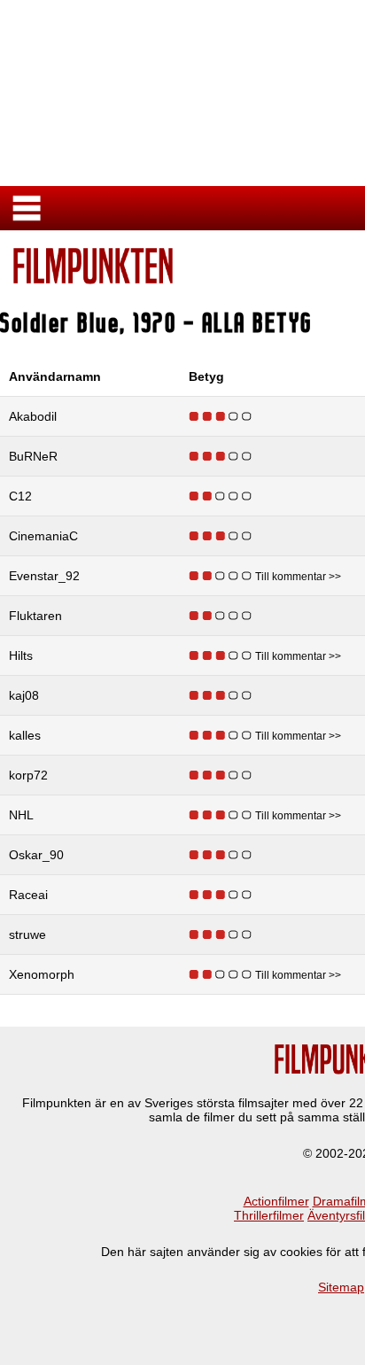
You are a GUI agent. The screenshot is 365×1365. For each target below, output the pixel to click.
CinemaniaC (43, 536)
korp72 (28, 775)
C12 (20, 496)
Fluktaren (35, 616)
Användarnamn (55, 376)
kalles (25, 735)
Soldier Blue (60, 322)
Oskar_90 (36, 855)
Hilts (21, 655)
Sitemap (341, 1287)
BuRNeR (33, 456)
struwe (27, 934)
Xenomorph (41, 974)
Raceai (28, 895)
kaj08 (24, 695)
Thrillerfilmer (269, 1215)
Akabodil (33, 416)
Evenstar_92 (44, 576)
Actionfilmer (276, 1201)
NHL (21, 815)
